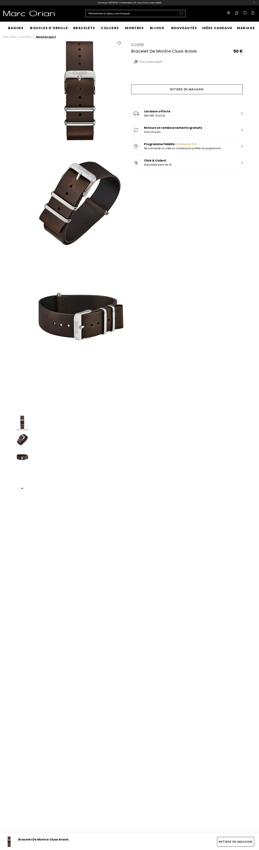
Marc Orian (10, 37)
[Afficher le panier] (252, 13)
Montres (26, 37)
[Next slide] (22, 488)
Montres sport (46, 37)
